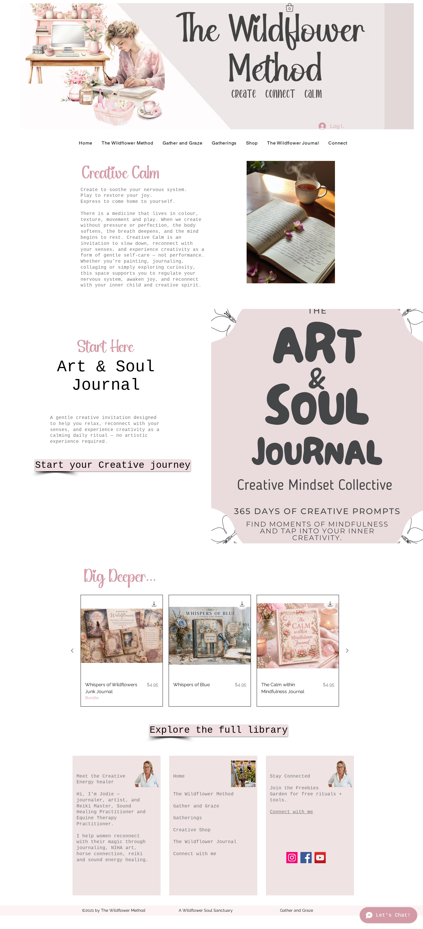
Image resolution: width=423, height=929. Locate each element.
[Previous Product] (72, 650)
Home (179, 776)
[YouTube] (320, 857)
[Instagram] (292, 857)
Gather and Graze (196, 806)
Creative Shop (192, 830)
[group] (210, 651)
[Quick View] (122, 636)
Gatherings (187, 818)
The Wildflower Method (203, 794)
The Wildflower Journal (205, 842)
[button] (289, 7)
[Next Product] (347, 650)
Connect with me (194, 854)
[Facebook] (306, 857)
